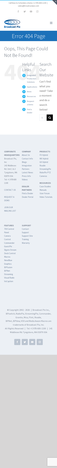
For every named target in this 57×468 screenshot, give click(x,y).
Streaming (8, 274)
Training (25, 239)
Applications (32, 87)
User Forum (45, 193)
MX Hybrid (44, 158)
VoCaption (8, 281)
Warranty (26, 243)
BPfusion (8, 267)
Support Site (27, 236)
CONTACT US (10, 190)
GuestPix (8, 246)
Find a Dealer (27, 193)
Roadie (43, 165)
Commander (9, 243)
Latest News (27, 172)
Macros (7, 256)
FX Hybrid (44, 155)
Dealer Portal (27, 197)
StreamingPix (45, 169)
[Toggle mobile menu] (51, 22)
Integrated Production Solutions (31, 78)
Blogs (24, 162)
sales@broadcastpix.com (28, 6)
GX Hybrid (44, 162)
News (29, 91)
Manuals (43, 190)
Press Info (26, 176)
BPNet (7, 270)
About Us (26, 155)
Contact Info (27, 158)
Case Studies (45, 186)
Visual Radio (9, 277)
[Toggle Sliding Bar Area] (54, 2)
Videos (25, 179)
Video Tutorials (46, 197)
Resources (31, 96)
